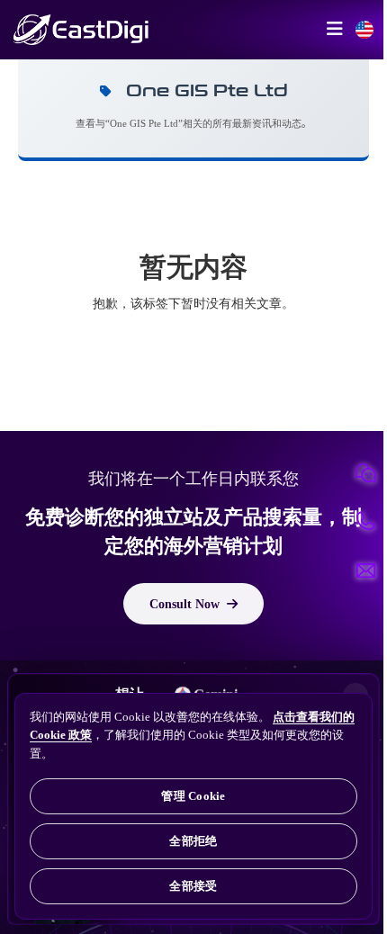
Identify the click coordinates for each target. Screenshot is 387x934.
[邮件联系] (365, 570)
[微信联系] (365, 473)
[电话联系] (365, 521)
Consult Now (184, 603)
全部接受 (193, 886)
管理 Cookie (193, 796)
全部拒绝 (193, 841)
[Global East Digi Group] (365, 29)
